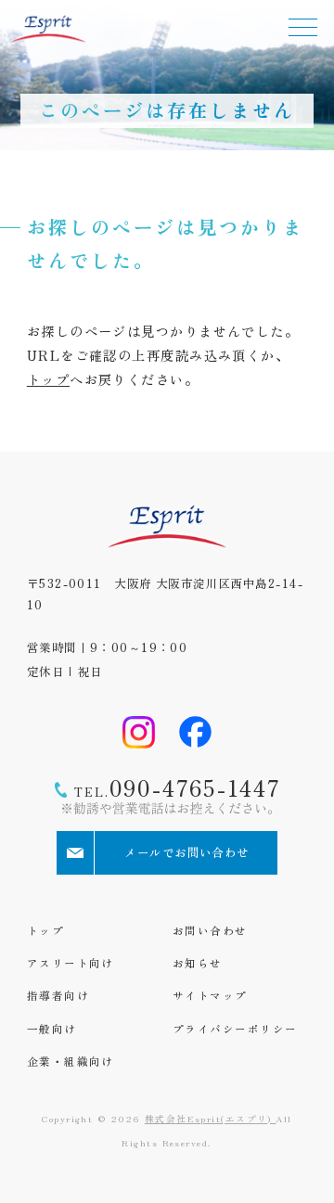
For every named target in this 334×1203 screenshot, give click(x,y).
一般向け (52, 1028)
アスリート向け (70, 962)
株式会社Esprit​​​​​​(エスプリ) (210, 1118)
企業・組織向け (70, 1061)
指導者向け (58, 995)
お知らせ (198, 962)
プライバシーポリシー (235, 1028)
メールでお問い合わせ (186, 852)
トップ (48, 379)
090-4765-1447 (176, 787)
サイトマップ (210, 995)
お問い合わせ (210, 930)
